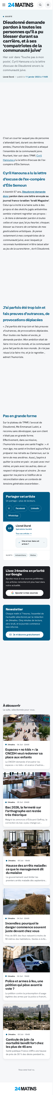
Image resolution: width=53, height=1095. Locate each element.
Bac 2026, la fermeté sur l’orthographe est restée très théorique (23, 826)
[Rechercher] (40, 5)
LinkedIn (35, 508)
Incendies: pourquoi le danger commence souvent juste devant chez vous (24, 945)
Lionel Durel (8, 76)
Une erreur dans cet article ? (30, 560)
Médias (33, 573)
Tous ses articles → (24, 533)
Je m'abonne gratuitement (26, 652)
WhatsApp (13, 515)
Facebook (20, 508)
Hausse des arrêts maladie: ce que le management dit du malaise (20, 884)
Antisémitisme (20, 573)
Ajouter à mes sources (26, 610)
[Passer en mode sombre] (48, 5)
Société (8, 16)
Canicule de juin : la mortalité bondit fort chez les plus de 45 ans (24, 1060)
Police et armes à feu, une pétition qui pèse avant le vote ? (24, 1003)
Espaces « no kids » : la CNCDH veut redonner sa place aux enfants (24, 769)
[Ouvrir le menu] (4, 5)
